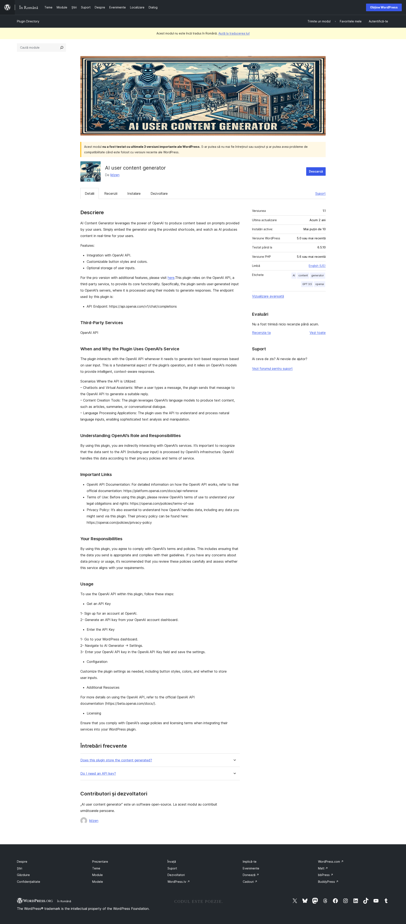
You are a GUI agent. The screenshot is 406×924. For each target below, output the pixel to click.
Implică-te (249, 861)
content (303, 275)
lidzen (114, 175)
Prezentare (100, 861)
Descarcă (316, 171)
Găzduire (23, 875)
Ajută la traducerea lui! (234, 33)
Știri (19, 868)
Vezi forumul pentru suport (272, 368)
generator (317, 275)
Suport (320, 193)
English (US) (317, 265)
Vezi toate (318, 332)
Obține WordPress (384, 7)
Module (97, 875)
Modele (97, 881)
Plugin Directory (28, 21)
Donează (251, 875)
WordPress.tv (178, 881)
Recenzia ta (261, 332)
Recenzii (110, 193)
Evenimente (251, 868)
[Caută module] (62, 47)
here (171, 278)
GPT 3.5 (307, 284)
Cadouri (250, 881)
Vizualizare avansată (268, 296)
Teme (96, 868)
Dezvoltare (159, 193)
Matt (323, 868)
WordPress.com (331, 861)
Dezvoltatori (176, 875)
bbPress (325, 875)
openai (319, 284)
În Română (64, 901)
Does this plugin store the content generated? (116, 760)
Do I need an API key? (98, 774)
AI (294, 275)
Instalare (134, 193)
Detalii (89, 193)
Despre (22, 861)
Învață (171, 861)
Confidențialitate (28, 881)
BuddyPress (328, 881)
